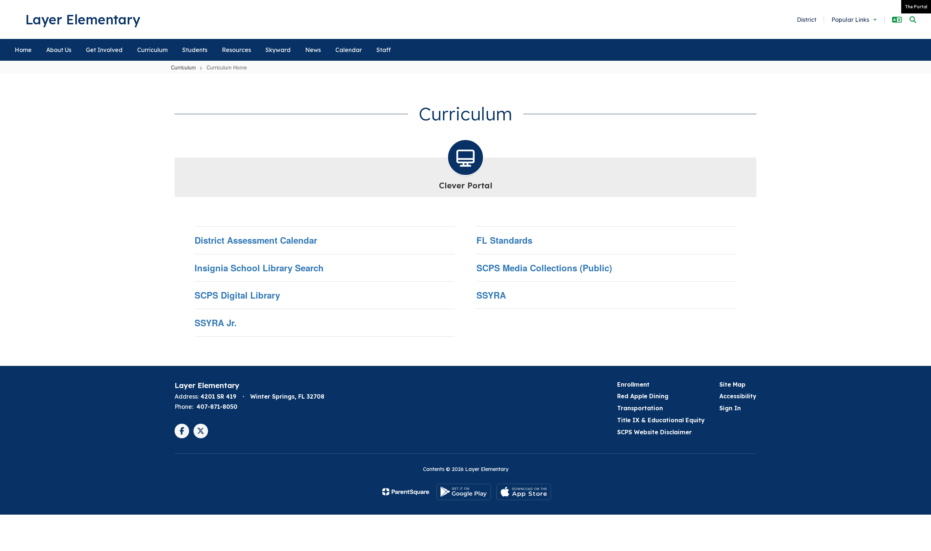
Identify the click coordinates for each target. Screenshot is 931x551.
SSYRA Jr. (216, 322)
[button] (854, 19)
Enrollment (633, 384)
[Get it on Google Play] (463, 492)
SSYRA (491, 295)
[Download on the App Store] (523, 492)
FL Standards (504, 240)
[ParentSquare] (405, 491)
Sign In (730, 408)
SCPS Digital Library (237, 295)
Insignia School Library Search (259, 267)
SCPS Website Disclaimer (654, 432)
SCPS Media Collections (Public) (544, 267)
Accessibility (737, 396)
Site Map (732, 384)
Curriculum (183, 67)
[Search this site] (912, 19)
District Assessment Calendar (256, 240)
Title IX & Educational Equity (661, 420)
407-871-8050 (216, 406)
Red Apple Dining (642, 396)
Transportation (640, 408)
